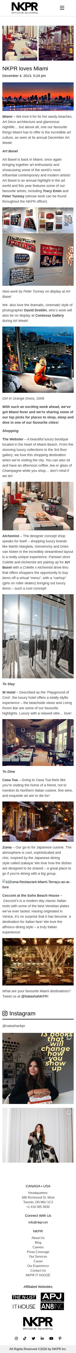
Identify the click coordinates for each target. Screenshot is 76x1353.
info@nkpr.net (38, 1222)
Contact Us (38, 1270)
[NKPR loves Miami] (38, 42)
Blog (38, 1242)
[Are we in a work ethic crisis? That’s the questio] (38, 1068)
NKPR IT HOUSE (38, 1275)
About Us (38, 1238)
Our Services (38, 1256)
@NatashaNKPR (34, 996)
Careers (38, 1247)
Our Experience (38, 1266)
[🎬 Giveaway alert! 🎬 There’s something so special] (38, 1143)
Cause (38, 1261)
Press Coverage (38, 1252)
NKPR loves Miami (25, 68)
